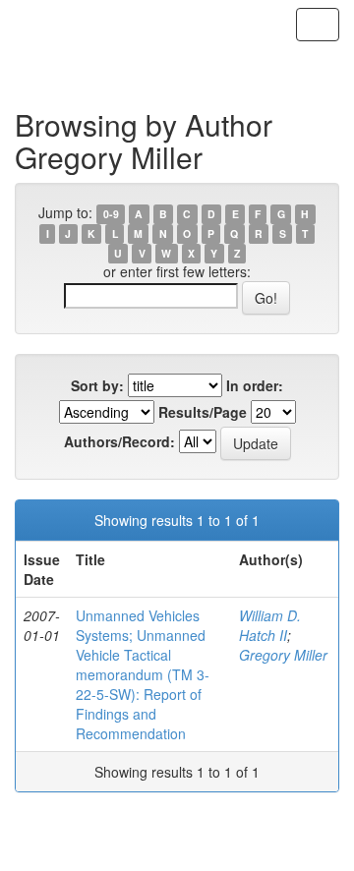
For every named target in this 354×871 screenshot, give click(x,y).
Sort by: (97, 385)
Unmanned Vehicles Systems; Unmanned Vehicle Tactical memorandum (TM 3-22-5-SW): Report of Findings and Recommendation (142, 674)
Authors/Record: (119, 441)
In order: (254, 385)
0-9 (111, 213)
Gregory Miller (283, 655)
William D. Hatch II (270, 625)
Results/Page (202, 412)
